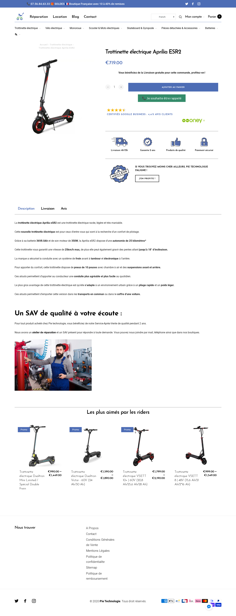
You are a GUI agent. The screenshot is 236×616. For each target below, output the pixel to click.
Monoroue (75, 28)
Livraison (47, 209)
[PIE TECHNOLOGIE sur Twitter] (186, 3)
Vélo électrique (53, 28)
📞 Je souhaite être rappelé (161, 98)
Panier (214, 16)
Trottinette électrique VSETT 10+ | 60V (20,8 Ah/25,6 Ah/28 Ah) (135, 478)
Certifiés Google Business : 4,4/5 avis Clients (140, 114)
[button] (208, 606)
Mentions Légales (98, 551)
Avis (64, 209)
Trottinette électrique (26, 28)
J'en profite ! (147, 179)
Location (60, 17)
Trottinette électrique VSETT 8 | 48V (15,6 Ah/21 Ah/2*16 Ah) (187, 478)
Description (26, 209)
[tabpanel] (57, 96)
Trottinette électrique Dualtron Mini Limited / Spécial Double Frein (31, 480)
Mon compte (193, 16)
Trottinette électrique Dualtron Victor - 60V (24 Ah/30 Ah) (83, 478)
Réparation (39, 17)
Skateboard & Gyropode (140, 28)
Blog (75, 17)
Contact (90, 17)
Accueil (44, 44)
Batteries (210, 28)
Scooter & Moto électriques (104, 28)
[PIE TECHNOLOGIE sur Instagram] (198, 3)
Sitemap (91, 567)
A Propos (92, 528)
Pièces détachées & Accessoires (179, 28)
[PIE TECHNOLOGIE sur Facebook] (192, 3)
